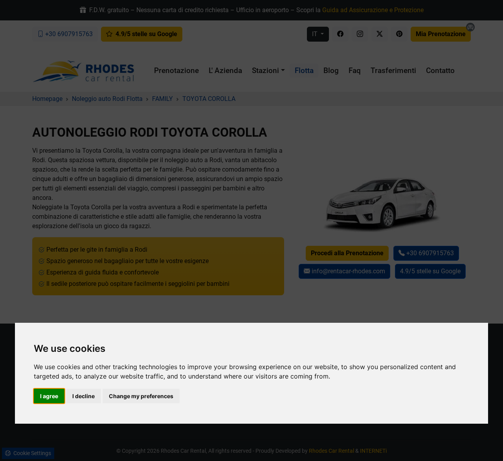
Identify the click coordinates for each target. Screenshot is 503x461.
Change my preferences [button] (141, 396)
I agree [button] (49, 396)
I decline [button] (83, 396)
